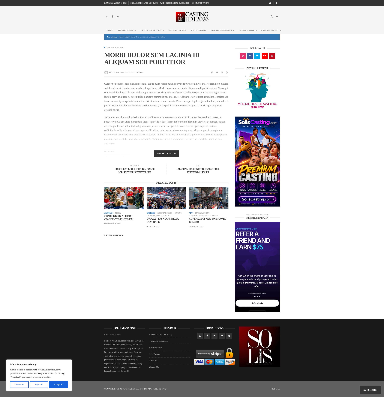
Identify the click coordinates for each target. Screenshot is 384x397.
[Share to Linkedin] (222, 72)
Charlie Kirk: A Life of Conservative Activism (118, 217)
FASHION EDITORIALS (221, 30)
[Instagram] (107, 16)
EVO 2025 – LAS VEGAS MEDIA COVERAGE (162, 220)
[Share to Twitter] (217, 72)
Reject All (39, 384)
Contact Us (154, 367)
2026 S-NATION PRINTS (200, 3)
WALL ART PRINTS (177, 30)
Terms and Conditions (158, 341)
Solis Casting (198, 30)
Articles (108, 213)
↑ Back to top (275, 389)
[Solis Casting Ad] (257, 161)
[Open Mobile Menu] (277, 16)
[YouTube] (265, 56)
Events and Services (200, 216)
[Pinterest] (272, 56)
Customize (19, 384)
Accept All (58, 384)
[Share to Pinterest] (226, 72)
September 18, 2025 (112, 224)
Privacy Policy (155, 347)
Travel (121, 47)
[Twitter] (117, 16)
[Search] (276, 3)
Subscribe (370, 390)
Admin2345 (114, 72)
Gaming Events (155, 216)
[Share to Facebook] (212, 72)
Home (110, 30)
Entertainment (270, 30)
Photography (246, 30)
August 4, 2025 (153, 226)
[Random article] (270, 3)
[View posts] (105, 47)
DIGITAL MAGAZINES (151, 30)
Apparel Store (126, 30)
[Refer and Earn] (257, 267)
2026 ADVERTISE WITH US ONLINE (144, 3)
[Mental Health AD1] (257, 91)
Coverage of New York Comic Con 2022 (207, 220)
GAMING (178, 213)
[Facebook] (112, 16)
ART (190, 213)
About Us (153, 361)
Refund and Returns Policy (160, 334)
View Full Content (166, 154)
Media (127, 37)
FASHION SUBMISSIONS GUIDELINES (174, 3)
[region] (39, 375)
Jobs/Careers (154, 354)
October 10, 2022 (196, 226)
